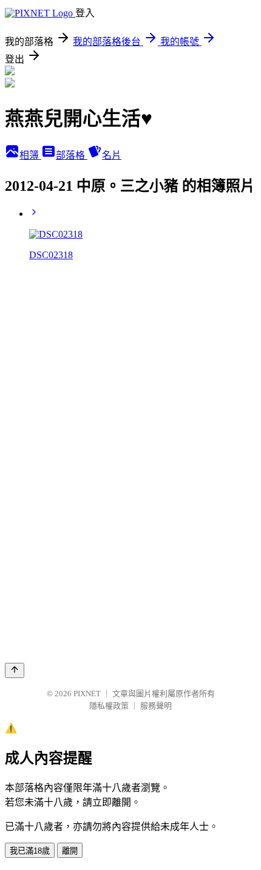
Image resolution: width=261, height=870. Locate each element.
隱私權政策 (109, 705)
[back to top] (14, 670)
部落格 (71, 155)
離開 (70, 850)
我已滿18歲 (30, 850)
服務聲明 (156, 705)
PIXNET (87, 693)
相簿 (30, 155)
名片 (111, 155)
